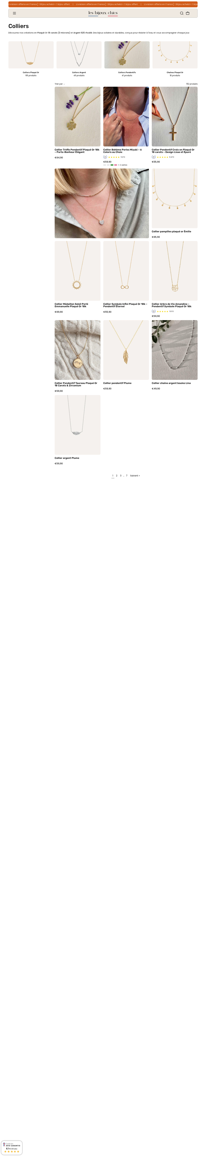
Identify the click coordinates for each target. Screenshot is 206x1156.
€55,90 (156, 162)
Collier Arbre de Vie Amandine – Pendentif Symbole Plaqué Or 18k (171, 305)
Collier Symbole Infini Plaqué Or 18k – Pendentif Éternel (125, 305)
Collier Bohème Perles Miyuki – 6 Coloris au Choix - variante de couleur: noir (104, 165)
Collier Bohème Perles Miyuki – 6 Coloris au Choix (122, 151)
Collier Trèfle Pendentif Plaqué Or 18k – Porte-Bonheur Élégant (77, 151)
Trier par (59, 84)
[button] (181, 13)
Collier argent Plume (67, 458)
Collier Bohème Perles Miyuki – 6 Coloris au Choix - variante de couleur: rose (115, 165)
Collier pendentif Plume (117, 383)
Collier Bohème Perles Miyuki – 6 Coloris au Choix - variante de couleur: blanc (108, 165)
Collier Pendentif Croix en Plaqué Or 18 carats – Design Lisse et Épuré (173, 151)
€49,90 (156, 389)
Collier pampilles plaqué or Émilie (171, 231)
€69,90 (59, 312)
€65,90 (156, 237)
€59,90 (107, 162)
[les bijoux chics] (103, 13)
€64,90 (59, 158)
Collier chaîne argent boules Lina (171, 383)
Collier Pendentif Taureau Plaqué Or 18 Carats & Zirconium (76, 384)
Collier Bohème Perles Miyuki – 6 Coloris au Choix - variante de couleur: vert (112, 165)
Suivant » (135, 475)
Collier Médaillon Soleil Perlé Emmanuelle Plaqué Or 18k (71, 305)
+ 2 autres (122, 165)
